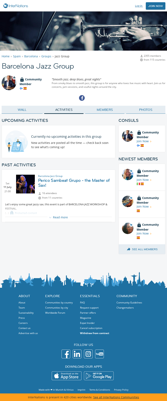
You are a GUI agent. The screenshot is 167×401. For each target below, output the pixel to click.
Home (6, 56)
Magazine (85, 318)
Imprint (81, 389)
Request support (89, 307)
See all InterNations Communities (116, 397)
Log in (139, 6)
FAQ (82, 302)
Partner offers (88, 312)
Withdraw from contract (94, 333)
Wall (22, 110)
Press (22, 318)
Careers (23, 323)
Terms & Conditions (99, 389)
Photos (145, 110)
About (22, 302)
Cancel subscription (91, 328)
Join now (155, 6)
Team (22, 307)
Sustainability (26, 312)
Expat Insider (87, 323)
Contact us (25, 328)
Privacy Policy (121, 389)
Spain (17, 56)
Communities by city (56, 307)
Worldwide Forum (55, 312)
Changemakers (125, 307)
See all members (145, 249)
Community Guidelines (129, 302)
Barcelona (31, 56)
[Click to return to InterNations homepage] (16, 5)
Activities (64, 110)
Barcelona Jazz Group (50, 176)
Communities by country (59, 302)
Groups (46, 56)
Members (105, 110)
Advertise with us (28, 333)
